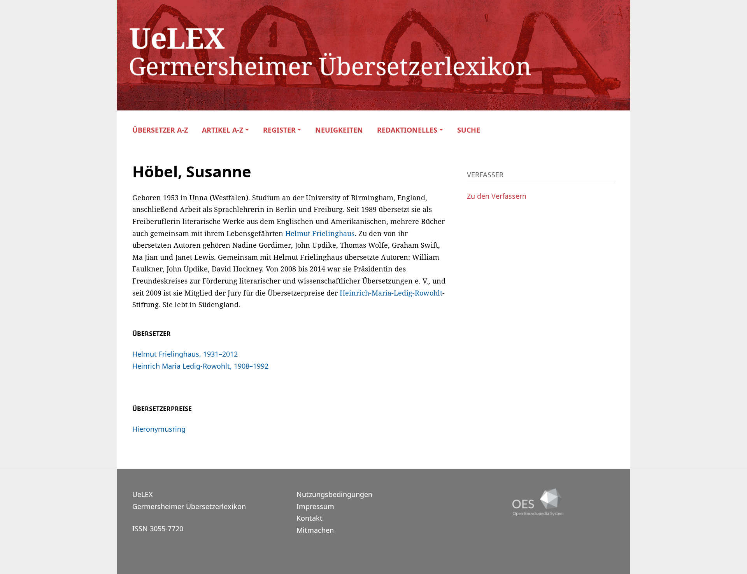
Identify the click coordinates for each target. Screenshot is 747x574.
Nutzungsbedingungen (334, 494)
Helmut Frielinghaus (319, 233)
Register (279, 130)
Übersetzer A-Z (160, 130)
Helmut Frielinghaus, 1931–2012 (185, 354)
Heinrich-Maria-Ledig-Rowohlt (391, 293)
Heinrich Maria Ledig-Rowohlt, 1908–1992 (200, 366)
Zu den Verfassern (496, 196)
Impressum (315, 506)
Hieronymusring (159, 429)
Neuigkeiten (339, 130)
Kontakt (309, 518)
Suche (468, 130)
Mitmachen (315, 530)
